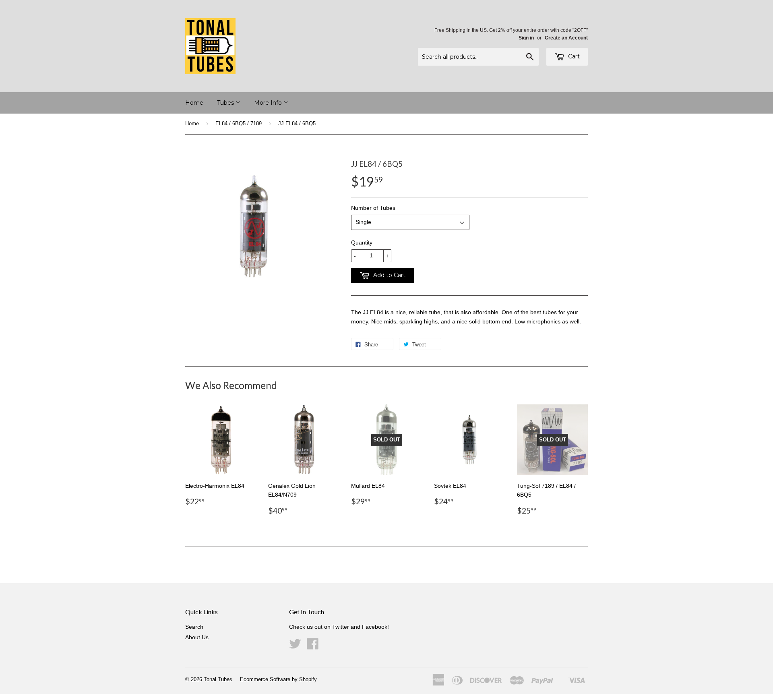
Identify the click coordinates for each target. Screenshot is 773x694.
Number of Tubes (373, 208)
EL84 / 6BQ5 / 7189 (238, 123)
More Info (268, 102)
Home (194, 102)
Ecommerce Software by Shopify (278, 679)
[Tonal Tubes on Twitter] (295, 646)
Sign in (526, 38)
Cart (573, 56)
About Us (197, 637)
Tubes (226, 102)
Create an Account (566, 38)
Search (194, 627)
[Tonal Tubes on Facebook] (313, 646)
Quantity (361, 242)
